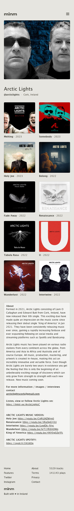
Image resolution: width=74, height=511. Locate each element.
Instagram (9, 481)
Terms (35, 472)
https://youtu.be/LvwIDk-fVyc (37, 425)
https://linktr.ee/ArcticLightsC (23, 404)
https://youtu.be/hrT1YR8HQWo (39, 429)
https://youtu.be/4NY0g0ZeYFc (45, 432)
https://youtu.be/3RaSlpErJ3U (39, 422)
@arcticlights (12, 94)
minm (10, 14)
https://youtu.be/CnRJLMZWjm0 (36, 418)
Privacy (35, 477)
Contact (36, 481)
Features (9, 472)
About (35, 468)
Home (7, 468)
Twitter (8, 477)
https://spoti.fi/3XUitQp (20, 443)
